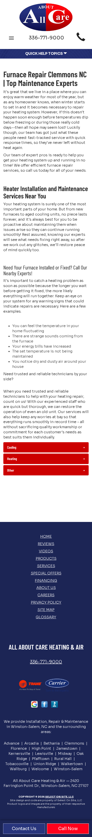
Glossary (46, 617)
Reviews (46, 544)
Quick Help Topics (44, 53)
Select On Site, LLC (59, 796)
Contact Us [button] (24, 828)
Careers (46, 595)
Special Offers (46, 573)
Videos (46, 551)
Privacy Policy (46, 602)
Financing (46, 580)
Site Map (46, 609)
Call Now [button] (68, 828)
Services (46, 566)
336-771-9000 (46, 662)
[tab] (46, 447)
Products (46, 558)
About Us (46, 587)
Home (46, 536)
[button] (46, 447)
